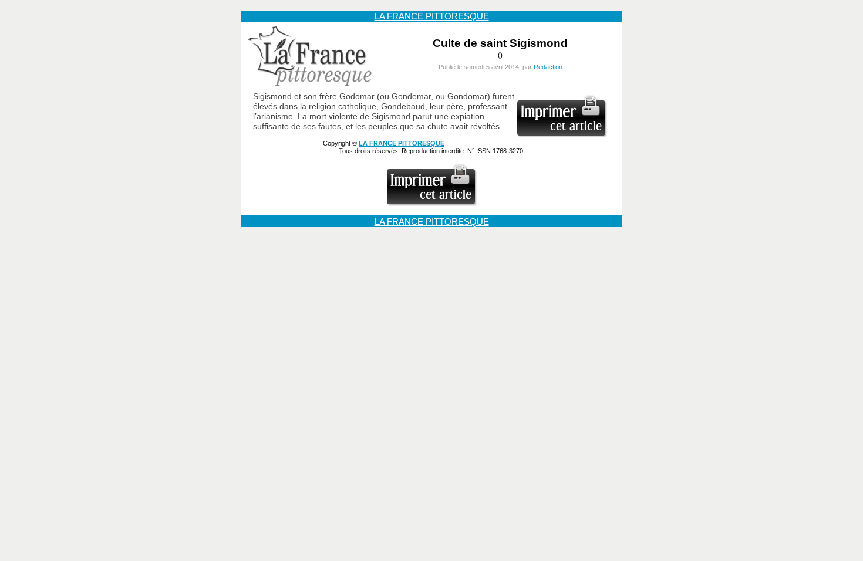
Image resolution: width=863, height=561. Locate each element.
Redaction (548, 66)
